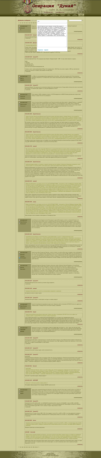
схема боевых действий (33, 15)
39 (35, 22)
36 (29, 22)
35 (28, 22)
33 (24, 22)
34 (26, 22)
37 (31, 22)
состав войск (39, 15)
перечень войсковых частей (54, 15)
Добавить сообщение (24, 20)
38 (33, 22)
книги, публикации (74, 15)
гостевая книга (81, 15)
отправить (40, 49)
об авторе (18, 15)
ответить (80, 39)
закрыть (46, 49)
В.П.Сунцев (53, 454)
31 (20, 22)
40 (36, 447)
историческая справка (25, 15)
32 (22, 22)
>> (38, 447)
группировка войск (45, 15)
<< (19, 22)
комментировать (78, 31)
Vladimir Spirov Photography (53, 455)
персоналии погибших (62, 15)
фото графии (68, 15)
